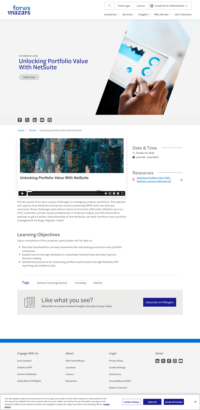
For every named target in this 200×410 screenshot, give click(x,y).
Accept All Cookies (173, 401)
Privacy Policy (116, 360)
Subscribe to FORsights (160, 302)
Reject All (152, 401)
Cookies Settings (131, 401)
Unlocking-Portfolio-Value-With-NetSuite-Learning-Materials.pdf (154, 179)
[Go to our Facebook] (169, 361)
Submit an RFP (24, 367)
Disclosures (115, 374)
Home (21, 130)
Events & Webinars (27, 374)
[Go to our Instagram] (175, 361)
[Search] (109, 6)
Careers (141, 5)
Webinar (98, 282)
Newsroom (71, 380)
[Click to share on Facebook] (20, 120)
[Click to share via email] (42, 120)
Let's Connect (24, 360)
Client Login (124, 5)
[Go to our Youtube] (181, 361)
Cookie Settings (117, 367)
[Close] (195, 401)
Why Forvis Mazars (75, 360)
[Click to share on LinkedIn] (35, 120)
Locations (71, 367)
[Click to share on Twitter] (27, 120)
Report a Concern (118, 387)
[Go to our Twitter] (163, 361)
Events (32, 130)
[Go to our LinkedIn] (157, 361)
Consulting (80, 282)
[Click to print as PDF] (50, 120)
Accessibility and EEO (120, 380)
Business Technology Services (52, 282)
